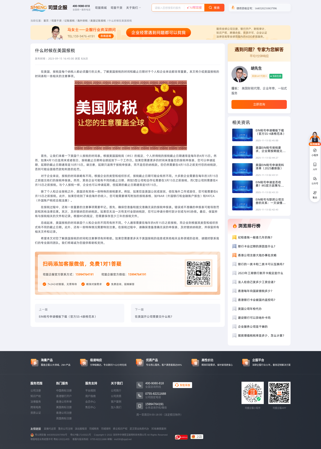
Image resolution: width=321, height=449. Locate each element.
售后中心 (90, 407)
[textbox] (168, 8)
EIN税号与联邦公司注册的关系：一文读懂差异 (270, 201)
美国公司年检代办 (250, 308)
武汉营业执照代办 (139, 428)
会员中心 (90, 401)
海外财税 (82, 20)
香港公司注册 (64, 412)
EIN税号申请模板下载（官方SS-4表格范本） (68, 316)
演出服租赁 (81, 428)
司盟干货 (116, 7)
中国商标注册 (64, 390)
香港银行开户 (64, 396)
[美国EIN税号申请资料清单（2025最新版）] (244, 170)
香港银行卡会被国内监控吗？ (257, 299)
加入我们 (116, 407)
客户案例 (116, 401)
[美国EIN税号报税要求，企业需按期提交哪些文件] (244, 152)
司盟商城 (101, 7)
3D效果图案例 (158, 428)
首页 (46, 20)
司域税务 (94, 428)
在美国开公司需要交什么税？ (154, 316)
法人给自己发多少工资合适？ (257, 282)
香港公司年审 (64, 401)
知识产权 (35, 396)
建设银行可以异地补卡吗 (254, 317)
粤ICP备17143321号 (80, 435)
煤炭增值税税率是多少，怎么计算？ (262, 335)
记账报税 (69, 20)
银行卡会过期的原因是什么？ (257, 246)
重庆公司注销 (65, 428)
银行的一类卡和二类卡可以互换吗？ (262, 264)
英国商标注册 (64, 418)
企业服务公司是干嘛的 (253, 326)
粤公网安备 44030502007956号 (51, 435)
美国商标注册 (64, 407)
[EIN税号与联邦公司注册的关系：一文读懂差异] (244, 204)
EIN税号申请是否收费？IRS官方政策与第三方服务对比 (270, 183)
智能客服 (185, 385)
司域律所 (106, 428)
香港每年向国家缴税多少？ (256, 291)
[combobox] (168, 7)
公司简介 (116, 390)
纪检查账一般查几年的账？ (256, 237)
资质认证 (35, 412)
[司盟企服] (198, 437)
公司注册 (35, 390)
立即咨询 (259, 104)
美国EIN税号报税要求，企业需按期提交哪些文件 (270, 149)
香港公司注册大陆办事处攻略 (257, 255)
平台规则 (90, 390)
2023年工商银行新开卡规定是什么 (260, 273)
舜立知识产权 (120, 428)
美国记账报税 (98, 20)
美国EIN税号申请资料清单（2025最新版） (270, 166)
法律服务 (35, 401)
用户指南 (90, 396)
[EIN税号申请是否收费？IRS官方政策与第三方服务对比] (244, 187)
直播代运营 (50, 428)
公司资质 (116, 396)
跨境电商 (35, 407)
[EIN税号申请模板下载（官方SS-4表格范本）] (244, 135)
